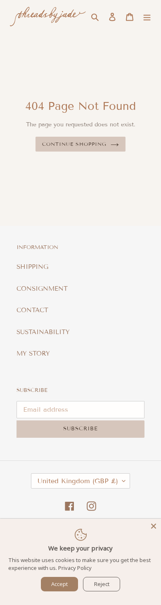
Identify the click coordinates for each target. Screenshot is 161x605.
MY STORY (33, 353)
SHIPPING (32, 266)
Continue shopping (74, 144)
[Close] (153, 526)
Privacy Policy (75, 568)
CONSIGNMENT (42, 288)
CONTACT (32, 310)
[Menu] (147, 17)
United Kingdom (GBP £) (78, 481)
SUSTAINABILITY (43, 332)
